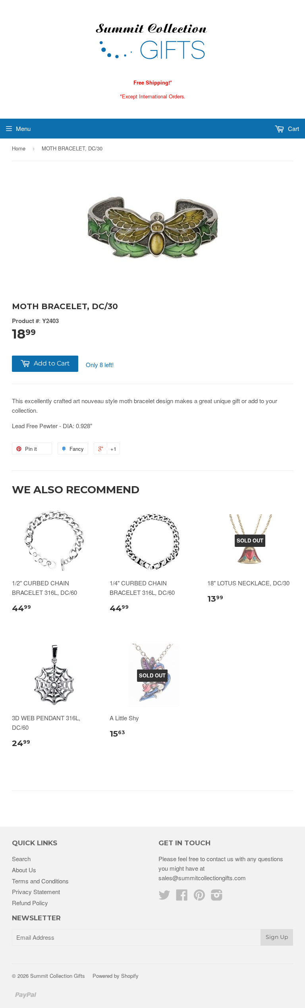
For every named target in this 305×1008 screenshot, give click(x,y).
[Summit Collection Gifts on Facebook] (182, 897)
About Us (24, 870)
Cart (292, 128)
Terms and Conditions (40, 881)
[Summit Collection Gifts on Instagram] (217, 897)
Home (18, 148)
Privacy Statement (36, 891)
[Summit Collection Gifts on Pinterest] (199, 897)
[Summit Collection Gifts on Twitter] (164, 897)
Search (21, 858)
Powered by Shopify (116, 975)
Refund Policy (30, 902)
